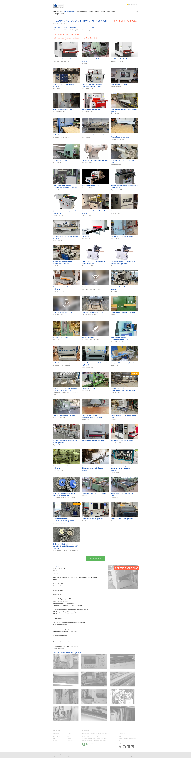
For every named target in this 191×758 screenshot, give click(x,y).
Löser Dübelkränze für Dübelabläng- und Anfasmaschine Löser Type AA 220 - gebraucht (103, 735)
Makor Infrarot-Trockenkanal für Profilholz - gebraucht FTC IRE (96, 733)
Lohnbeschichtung (82, 12)
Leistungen (56, 14)
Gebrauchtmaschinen (69, 12)
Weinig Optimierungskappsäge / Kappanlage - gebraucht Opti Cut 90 (98, 737)
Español (64, 756)
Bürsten (91, 12)
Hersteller (56, 730)
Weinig (69, 737)
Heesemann (56, 733)
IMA (54, 738)
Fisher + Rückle (56, 737)
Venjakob (55, 740)
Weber (69, 733)
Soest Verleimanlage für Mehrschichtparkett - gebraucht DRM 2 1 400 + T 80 (100, 740)
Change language (132, 4)
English (54, 756)
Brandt (69, 735)
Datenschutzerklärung (127, 756)
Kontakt (63, 14)
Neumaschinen (57, 12)
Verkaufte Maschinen (115, 756)
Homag (69, 738)
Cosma (54, 735)
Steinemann (70, 740)
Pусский (69, 756)
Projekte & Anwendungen (107, 12)
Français (59, 756)
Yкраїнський (76, 756)
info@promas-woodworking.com (126, 743)
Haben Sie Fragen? (95, 558)
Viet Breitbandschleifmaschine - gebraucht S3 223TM (94, 738)
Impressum (135, 756)
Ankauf (97, 12)
